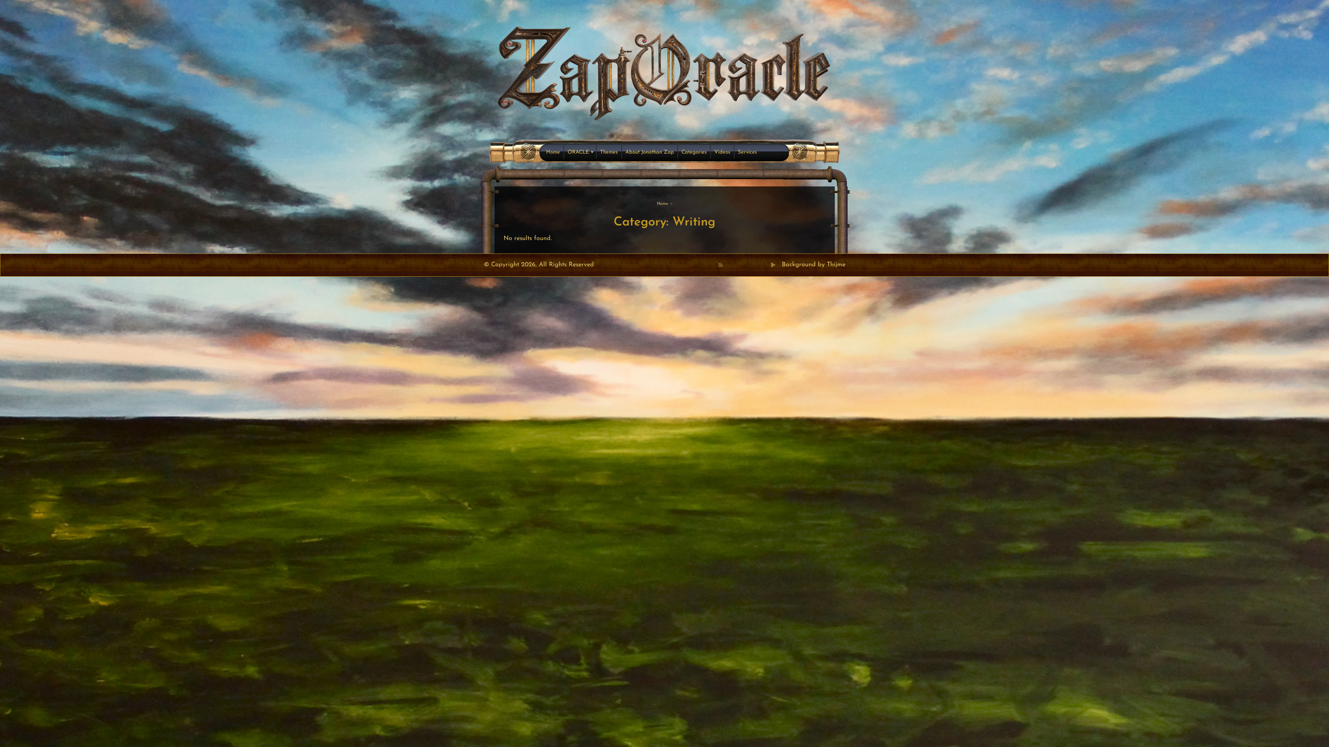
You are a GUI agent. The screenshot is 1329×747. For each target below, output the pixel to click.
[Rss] (720, 265)
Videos (722, 152)
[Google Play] (773, 265)
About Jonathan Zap (649, 152)
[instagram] (758, 265)
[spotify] (766, 265)
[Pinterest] (735, 265)
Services (747, 152)
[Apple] (751, 265)
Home (553, 152)
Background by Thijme (814, 265)
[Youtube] (743, 265)
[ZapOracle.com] (665, 71)
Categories (694, 152)
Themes (609, 152)
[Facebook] (728, 265)
